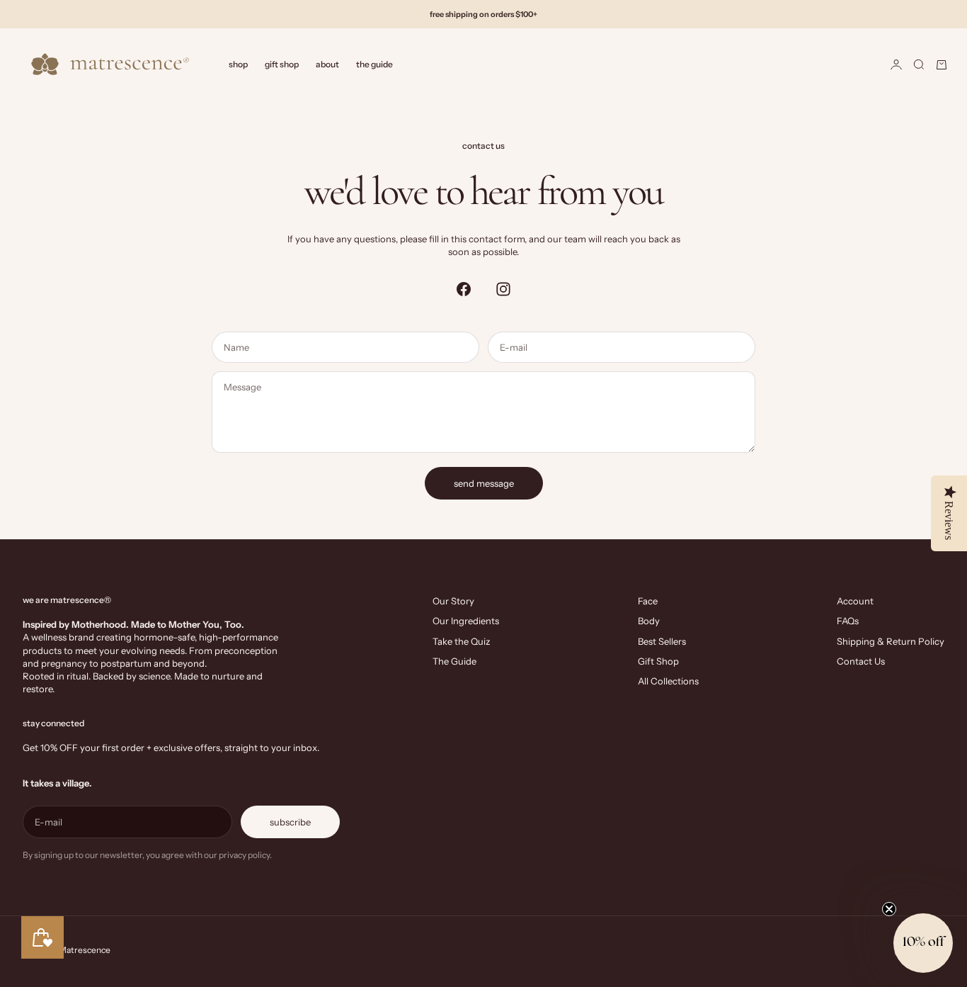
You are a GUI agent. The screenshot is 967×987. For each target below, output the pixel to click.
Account (855, 601)
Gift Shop (282, 64)
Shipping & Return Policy (890, 641)
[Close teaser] (889, 909)
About (327, 64)
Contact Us (861, 661)
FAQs (848, 620)
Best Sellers (662, 641)
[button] (923, 943)
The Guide (374, 64)
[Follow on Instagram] (503, 289)
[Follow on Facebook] (463, 289)
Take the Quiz (461, 641)
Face (648, 601)
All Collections (668, 681)
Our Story (453, 601)
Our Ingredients (466, 620)
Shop (238, 64)
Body (649, 620)
